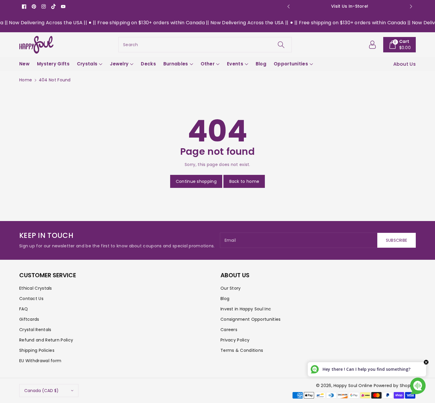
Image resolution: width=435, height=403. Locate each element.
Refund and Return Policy (46, 340)
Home (25, 80)
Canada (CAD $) (41, 391)
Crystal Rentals (35, 330)
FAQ (23, 309)
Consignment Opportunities (250, 319)
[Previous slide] (288, 6)
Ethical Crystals (35, 288)
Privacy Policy (234, 340)
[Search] (281, 44)
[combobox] (205, 44)
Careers (228, 330)
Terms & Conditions (241, 350)
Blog (224, 299)
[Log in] (372, 44)
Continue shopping (196, 181)
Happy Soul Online (353, 386)
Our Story (230, 288)
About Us (404, 64)
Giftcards (29, 319)
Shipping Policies (36, 350)
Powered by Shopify (395, 386)
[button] (400, 44)
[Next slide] (411, 6)
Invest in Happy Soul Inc (245, 309)
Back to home (244, 181)
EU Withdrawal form (40, 361)
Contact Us (31, 299)
